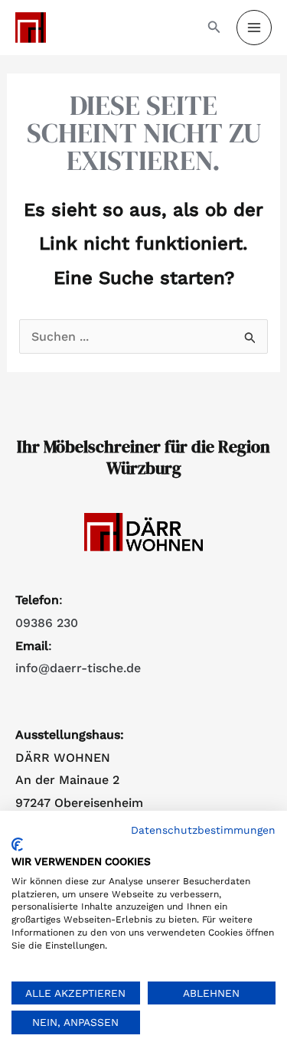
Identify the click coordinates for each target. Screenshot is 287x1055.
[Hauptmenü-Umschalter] (254, 27)
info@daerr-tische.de (78, 668)
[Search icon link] (214, 29)
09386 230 (46, 623)
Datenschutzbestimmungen (203, 830)
